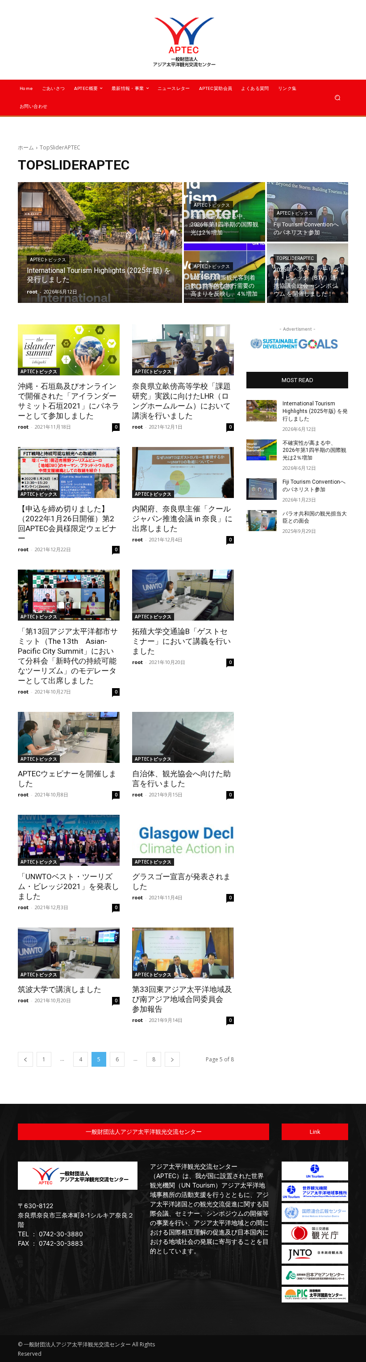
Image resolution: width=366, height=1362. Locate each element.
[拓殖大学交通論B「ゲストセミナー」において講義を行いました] (183, 595)
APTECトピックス (48, 259)
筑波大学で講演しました (59, 989)
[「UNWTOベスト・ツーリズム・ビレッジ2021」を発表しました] (69, 840)
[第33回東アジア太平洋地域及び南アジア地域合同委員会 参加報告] (183, 953)
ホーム (26, 147)
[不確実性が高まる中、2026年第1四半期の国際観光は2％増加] (224, 212)
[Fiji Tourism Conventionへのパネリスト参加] (261, 489)
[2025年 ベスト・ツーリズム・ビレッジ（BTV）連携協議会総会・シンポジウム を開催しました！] (307, 273)
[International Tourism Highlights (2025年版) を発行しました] (100, 242)
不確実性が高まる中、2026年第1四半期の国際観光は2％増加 (314, 450)
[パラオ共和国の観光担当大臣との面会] (261, 521)
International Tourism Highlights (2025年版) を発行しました (315, 411)
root (23, 426)
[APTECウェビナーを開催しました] (69, 737)
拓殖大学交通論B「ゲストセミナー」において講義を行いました (181, 641)
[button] (337, 97)
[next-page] (172, 1059)
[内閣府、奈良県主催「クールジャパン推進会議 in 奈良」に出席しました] (183, 472)
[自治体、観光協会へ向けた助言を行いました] (183, 737)
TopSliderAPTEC (295, 258)
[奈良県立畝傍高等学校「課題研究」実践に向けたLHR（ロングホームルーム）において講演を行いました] (183, 349)
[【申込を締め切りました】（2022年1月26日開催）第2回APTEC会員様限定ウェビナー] (69, 472)
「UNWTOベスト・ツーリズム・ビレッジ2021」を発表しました (68, 886)
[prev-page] (25, 1059)
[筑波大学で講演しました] (69, 953)
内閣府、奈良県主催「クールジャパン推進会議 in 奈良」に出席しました (182, 518)
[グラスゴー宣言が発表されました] (183, 840)
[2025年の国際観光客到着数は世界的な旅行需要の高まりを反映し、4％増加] (224, 273)
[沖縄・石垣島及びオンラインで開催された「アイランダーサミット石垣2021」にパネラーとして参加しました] (69, 349)
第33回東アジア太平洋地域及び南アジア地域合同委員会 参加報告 (182, 999)
